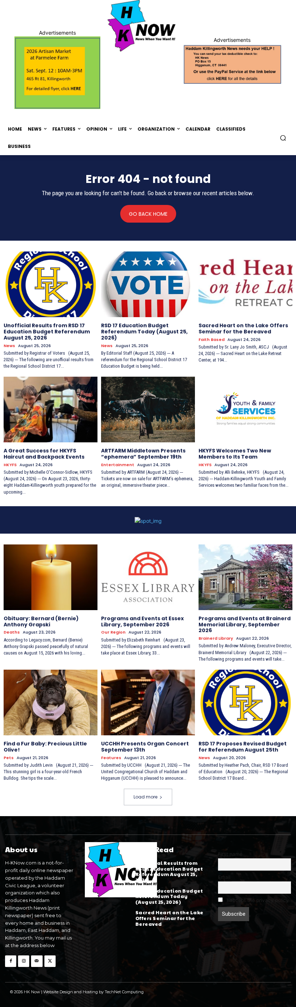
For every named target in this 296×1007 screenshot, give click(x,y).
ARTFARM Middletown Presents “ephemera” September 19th (143, 453)
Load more (145, 797)
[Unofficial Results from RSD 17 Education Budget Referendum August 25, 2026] (50, 284)
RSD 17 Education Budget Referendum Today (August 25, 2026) (144, 331)
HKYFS (10, 465)
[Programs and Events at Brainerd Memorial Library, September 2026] (245, 577)
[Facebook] (10, 961)
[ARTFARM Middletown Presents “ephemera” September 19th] (148, 409)
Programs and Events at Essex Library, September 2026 (142, 621)
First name (230, 854)
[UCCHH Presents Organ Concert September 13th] (148, 702)
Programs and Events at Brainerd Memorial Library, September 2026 (245, 624)
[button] (283, 137)
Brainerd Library (216, 638)
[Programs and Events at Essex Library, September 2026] (148, 577)
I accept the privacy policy (257, 900)
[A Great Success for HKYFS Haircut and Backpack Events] (50, 409)
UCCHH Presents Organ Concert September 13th (145, 746)
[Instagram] (23, 961)
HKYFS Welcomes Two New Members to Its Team (235, 453)
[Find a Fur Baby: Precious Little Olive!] (50, 702)
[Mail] (36, 961)
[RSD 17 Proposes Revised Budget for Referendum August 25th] (245, 702)
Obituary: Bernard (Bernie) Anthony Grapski (41, 621)
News (9, 345)
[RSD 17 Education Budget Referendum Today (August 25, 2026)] (148, 284)
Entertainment (117, 465)
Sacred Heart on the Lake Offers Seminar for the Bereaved (243, 328)
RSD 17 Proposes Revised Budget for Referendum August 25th (243, 746)
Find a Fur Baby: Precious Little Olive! (45, 746)
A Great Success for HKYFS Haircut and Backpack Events (44, 453)
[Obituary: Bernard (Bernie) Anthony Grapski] (50, 577)
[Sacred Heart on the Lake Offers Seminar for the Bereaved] (245, 284)
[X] (50, 961)
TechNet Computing (124, 991)
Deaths (12, 632)
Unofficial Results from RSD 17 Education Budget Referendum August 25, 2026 (47, 331)
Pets (9, 758)
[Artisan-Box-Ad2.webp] (57, 72)
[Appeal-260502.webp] (232, 64)
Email (224, 877)
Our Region (113, 632)
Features (111, 758)
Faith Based (212, 339)
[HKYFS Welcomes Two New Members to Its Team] (245, 409)
